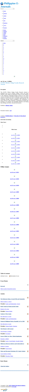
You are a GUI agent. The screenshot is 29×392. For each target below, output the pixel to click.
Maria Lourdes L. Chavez (6, 301)
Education (8, 356)
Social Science (9, 348)
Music (11, 356)
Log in (4, 25)
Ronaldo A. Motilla (5, 338)
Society (18, 303)
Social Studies (12, 341)
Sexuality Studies (19, 341)
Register (5, 27)
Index (4, 43)
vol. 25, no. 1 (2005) (15, 151)
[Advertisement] (14, 375)
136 (10, 110)
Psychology (8, 333)
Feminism (15, 326)
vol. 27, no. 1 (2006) (15, 157)
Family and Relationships (11, 303)
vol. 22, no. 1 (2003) (15, 144)
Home (4, 11)
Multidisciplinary (9, 115)
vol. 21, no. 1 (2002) (15, 141)
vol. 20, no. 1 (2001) (15, 138)
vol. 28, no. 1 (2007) (15, 160)
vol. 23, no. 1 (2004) (15, 147)
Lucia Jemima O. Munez (6, 353)
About (4, 18)
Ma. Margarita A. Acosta (6, 316)
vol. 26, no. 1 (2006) (15, 154)
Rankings (5, 23)
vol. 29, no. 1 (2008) (15, 163)
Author (4, 15)
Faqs (4, 20)
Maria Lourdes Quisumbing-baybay (8, 288)
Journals (5, 13)
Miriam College (9, 105)
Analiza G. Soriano (5, 346)
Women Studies (9, 311)
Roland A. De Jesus (5, 309)
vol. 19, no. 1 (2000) (15, 135)
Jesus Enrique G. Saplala (6, 331)
